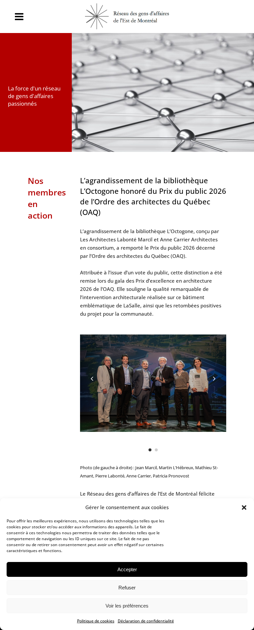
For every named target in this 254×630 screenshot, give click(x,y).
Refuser (127, 587)
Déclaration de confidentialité (146, 621)
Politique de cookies (95, 621)
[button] (244, 507)
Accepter (127, 569)
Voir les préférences (127, 606)
